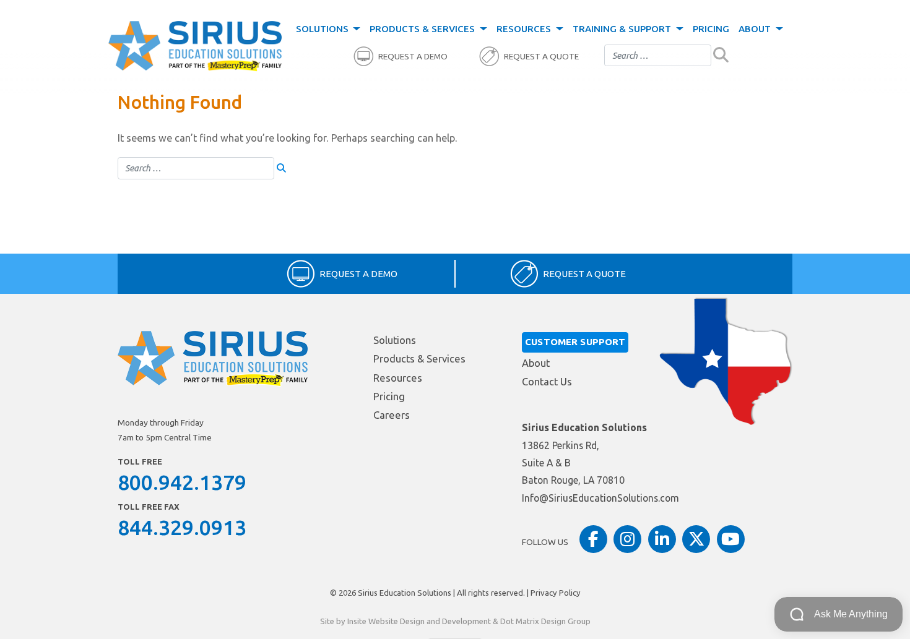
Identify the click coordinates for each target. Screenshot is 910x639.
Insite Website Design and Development (419, 621)
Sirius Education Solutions (404, 592)
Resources (524, 29)
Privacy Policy (556, 592)
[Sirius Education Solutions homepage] (195, 46)
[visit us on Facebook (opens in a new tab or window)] (593, 539)
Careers (391, 415)
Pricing (711, 29)
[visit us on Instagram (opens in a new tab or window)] (627, 539)
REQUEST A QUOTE (541, 56)
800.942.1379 (182, 482)
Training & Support (623, 29)
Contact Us (547, 381)
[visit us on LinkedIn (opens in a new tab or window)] (662, 539)
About (756, 29)
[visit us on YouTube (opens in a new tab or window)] (731, 539)
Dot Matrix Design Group (545, 621)
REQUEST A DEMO (413, 56)
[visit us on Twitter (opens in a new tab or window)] (696, 539)
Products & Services (423, 29)
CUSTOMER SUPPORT (575, 342)
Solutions (323, 29)
